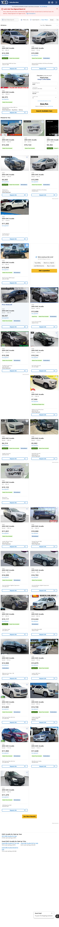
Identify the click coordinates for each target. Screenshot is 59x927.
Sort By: (42, 25)
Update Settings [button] (50, 106)
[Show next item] (26, 295)
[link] (46, 58)
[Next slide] (56, 135)
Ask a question (44, 271)
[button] (49, 3)
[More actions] (26, 68)
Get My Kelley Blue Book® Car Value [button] (44, 100)
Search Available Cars (44, 111)
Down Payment (35, 92)
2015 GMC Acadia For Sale (9, 836)
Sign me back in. (31, 13)
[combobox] (10, 20)
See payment (5, 55)
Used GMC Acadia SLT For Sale (10, 843)
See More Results (29, 816)
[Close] (52, 913)
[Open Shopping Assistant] (57, 916)
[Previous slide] (2, 135)
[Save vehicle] (27, 31)
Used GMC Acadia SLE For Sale (29, 843)
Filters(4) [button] (25, 20)
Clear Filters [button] (44, 20)
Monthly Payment (36, 82)
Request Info (13, 68)
